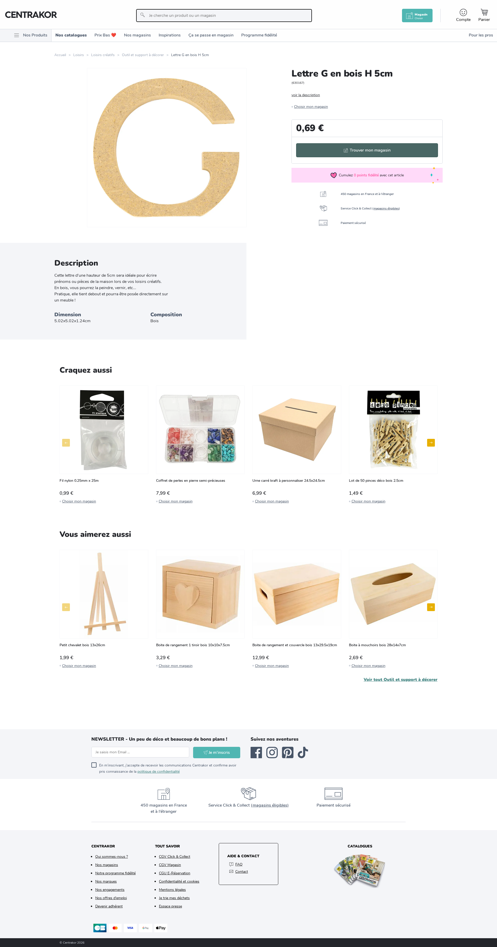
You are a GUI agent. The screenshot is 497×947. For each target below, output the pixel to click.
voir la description (305, 95)
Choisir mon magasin (311, 106)
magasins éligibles (386, 208)
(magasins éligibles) (270, 805)
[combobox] (224, 15)
